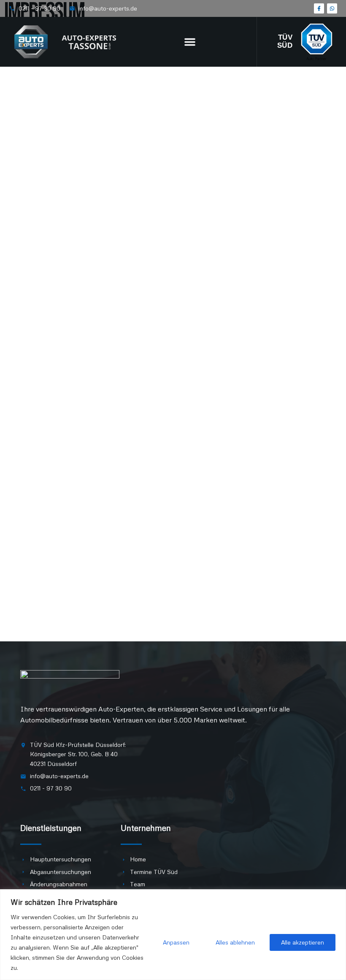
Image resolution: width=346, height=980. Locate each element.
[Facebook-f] (319, 8)
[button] (190, 42)
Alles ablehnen (235, 942)
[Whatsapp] (332, 8)
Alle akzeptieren (302, 942)
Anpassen (176, 942)
